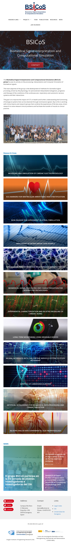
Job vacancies (35, 25)
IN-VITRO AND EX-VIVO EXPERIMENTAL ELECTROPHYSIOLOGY (35, 431)
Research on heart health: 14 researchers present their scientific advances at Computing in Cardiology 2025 (55, 480)
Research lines (13, 19)
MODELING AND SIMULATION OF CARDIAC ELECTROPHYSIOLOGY (35, 173)
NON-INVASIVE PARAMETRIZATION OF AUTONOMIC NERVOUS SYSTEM (35, 267)
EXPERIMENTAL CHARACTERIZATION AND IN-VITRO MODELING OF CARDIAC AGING (35, 312)
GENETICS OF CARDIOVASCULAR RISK (35, 384)
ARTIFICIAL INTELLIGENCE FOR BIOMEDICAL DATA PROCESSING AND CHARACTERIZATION (35, 406)
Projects (26, 19)
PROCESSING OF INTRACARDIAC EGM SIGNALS (35, 243)
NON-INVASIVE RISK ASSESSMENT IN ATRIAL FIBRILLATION (35, 220)
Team (35, 19)
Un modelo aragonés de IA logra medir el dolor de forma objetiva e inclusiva (55, 457)
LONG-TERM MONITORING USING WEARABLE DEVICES (35, 337)
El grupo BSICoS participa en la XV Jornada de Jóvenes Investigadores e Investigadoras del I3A (22, 480)
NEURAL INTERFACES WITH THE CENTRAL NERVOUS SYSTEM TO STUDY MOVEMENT (35, 359)
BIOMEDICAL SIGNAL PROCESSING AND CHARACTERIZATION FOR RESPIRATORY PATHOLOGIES (35, 289)
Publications (43, 19)
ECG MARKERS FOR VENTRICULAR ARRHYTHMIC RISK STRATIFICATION (35, 197)
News (61, 19)
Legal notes (58, 506)
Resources (53, 19)
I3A (55, 509)
